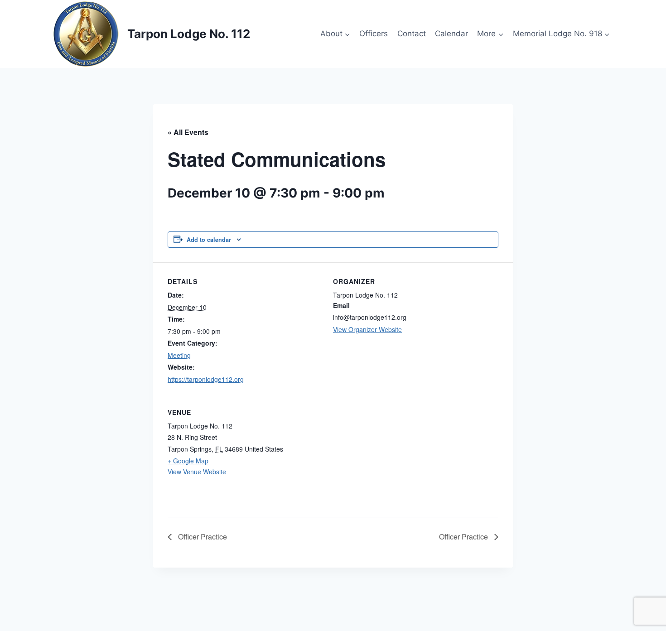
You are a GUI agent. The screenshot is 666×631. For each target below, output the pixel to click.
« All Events (188, 132)
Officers (373, 33)
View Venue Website (197, 471)
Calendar (451, 33)
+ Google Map (188, 460)
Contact (411, 33)
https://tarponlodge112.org (206, 379)
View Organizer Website (367, 329)
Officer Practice (201, 536)
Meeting (179, 355)
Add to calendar (209, 240)
